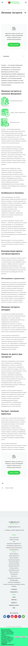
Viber (19, 616)
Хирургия (14, 586)
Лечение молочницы (14, 564)
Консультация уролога (14, 560)
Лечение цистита (14, 568)
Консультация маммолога (14, 578)
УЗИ (14, 541)
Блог (14, 608)
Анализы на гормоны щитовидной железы (14, 584)
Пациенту (14, 602)
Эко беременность (14, 549)
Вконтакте (4, 616)
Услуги (14, 535)
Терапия (14, 551)
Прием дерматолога (14, 555)
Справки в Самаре (14, 539)
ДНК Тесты (14, 576)
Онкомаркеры (14, 574)
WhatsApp (23, 616)
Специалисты (14, 592)
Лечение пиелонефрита (14, 582)
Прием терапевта (14, 558)
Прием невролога (14, 553)
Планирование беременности (14, 545)
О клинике (14, 589)
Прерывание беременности (14, 543)
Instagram (12, 616)
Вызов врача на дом (14, 570)
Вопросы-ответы (14, 605)
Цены (14, 597)
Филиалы (14, 599)
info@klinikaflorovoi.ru (14, 527)
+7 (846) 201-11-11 (14, 522)
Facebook (8, 616)
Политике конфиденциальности (7, 644)
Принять (24, 637)
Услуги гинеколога (14, 537)
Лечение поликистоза (14, 566)
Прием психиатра (14, 572)
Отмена (17, 637)
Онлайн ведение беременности (14, 547)
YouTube (15, 616)
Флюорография (14, 580)
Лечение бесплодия (14, 562)
